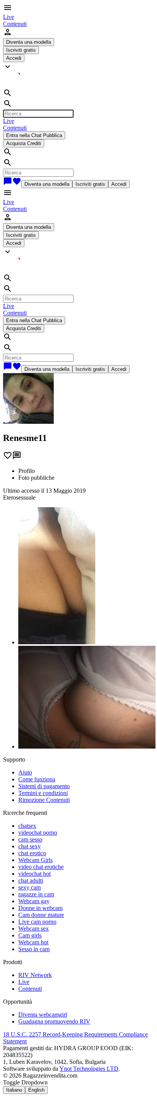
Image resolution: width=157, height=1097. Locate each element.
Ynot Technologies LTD (89, 1068)
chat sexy (29, 846)
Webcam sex (33, 928)
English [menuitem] (36, 1090)
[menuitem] (8, 17)
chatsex (27, 825)
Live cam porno (37, 921)
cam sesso (30, 839)
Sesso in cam (34, 949)
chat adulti (30, 880)
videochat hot (34, 873)
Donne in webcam (40, 908)
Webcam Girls (35, 860)
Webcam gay (34, 901)
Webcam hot (33, 942)
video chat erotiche (41, 867)
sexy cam (29, 887)
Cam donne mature (41, 915)
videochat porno (37, 832)
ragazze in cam (36, 894)
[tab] (86, 471)
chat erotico (32, 853)
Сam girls (30, 935)
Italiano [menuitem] (14, 1090)
